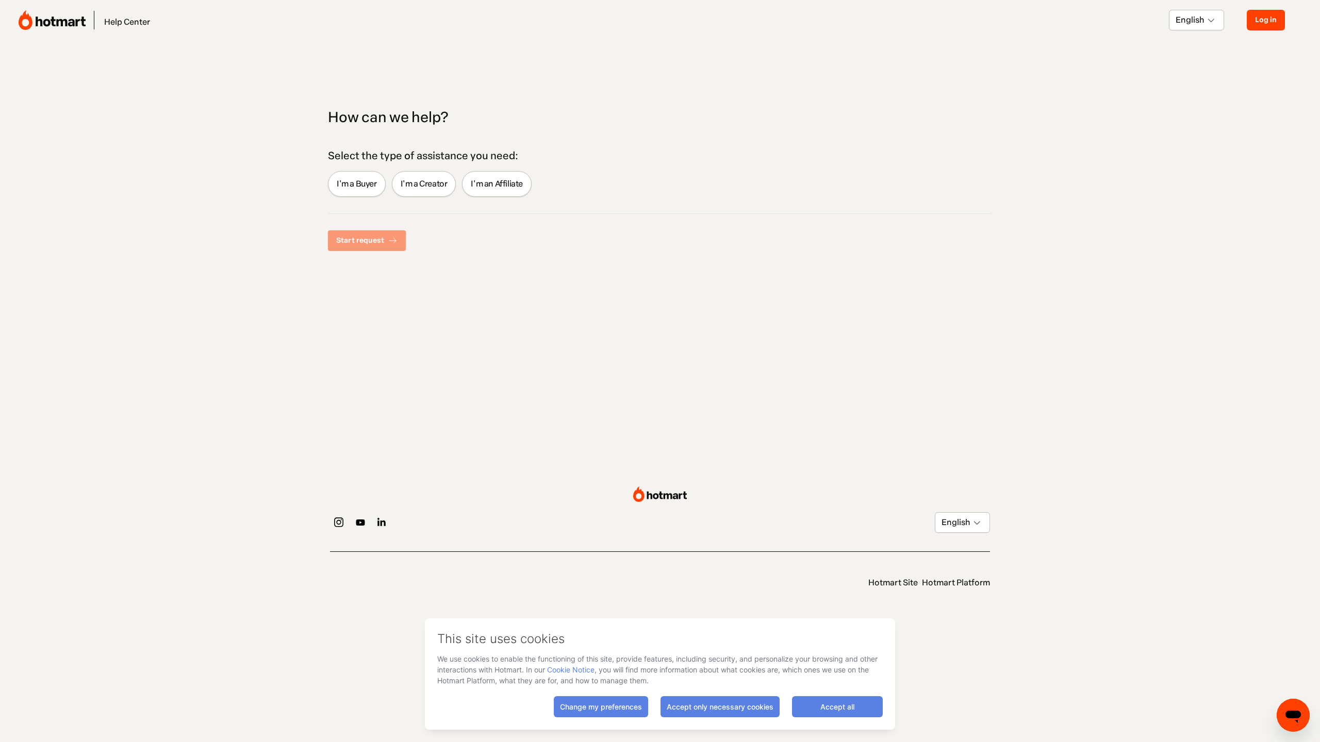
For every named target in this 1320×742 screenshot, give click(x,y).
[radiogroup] (660, 184)
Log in (1266, 19)
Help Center (127, 22)
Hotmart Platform (956, 582)
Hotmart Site (893, 582)
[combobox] (1176, 20)
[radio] (357, 184)
